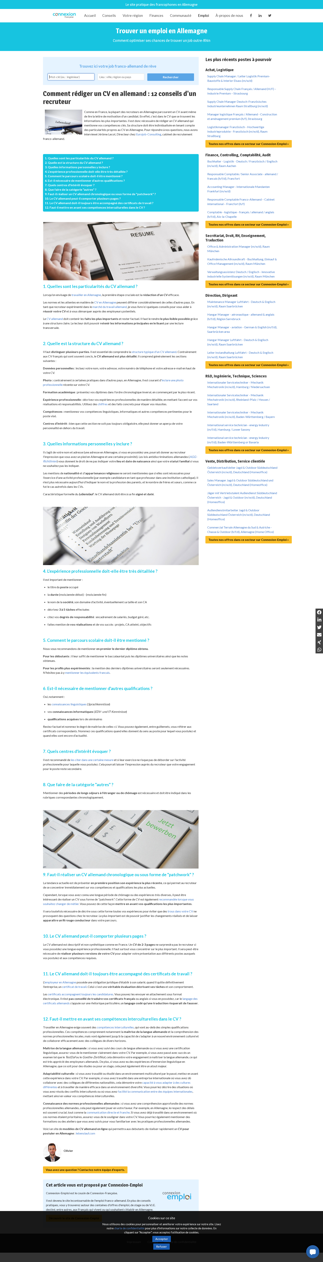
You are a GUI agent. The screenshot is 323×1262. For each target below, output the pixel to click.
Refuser (161, 1246)
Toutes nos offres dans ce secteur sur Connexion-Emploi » (248, 143)
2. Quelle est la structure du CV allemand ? (74, 162)
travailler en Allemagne (86, 295)
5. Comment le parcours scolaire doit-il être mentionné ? (84, 176)
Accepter (161, 1239)
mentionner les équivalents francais (87, 672)
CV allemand (55, 318)
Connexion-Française (65, 15)
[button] (312, 1251)
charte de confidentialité (129, 1228)
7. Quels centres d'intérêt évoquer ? (70, 185)
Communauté (180, 15)
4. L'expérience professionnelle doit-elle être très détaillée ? (86, 171)
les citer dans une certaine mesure (92, 760)
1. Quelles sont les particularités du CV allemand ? (79, 158)
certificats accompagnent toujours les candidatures (80, 994)
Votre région (133, 15)
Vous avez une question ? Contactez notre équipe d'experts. (85, 1169)
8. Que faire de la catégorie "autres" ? (70, 189)
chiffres (103, 404)
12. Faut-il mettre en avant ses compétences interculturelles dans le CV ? (95, 207)
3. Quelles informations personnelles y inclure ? (77, 167)
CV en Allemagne (105, 302)
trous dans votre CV (180, 911)
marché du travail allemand (110, 306)
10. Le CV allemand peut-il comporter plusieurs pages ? (83, 198)
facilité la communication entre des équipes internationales (155, 1091)
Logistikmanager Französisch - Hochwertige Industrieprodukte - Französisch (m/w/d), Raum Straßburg (237, 131)
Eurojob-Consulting (148, 134)
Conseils (109, 15)
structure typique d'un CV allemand (154, 352)
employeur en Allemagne (60, 982)
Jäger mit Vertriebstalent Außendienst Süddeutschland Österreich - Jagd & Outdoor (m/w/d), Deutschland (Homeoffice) (242, 497)
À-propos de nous (229, 15)
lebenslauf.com (85, 1133)
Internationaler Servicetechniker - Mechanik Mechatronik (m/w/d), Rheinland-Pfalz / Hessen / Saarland (238, 399)
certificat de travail (74, 986)
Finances (156, 15)
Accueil (90, 15)
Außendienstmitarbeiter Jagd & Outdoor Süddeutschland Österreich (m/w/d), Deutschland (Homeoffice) (238, 514)
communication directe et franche (108, 1112)
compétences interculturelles (115, 1027)
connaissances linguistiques (69, 704)
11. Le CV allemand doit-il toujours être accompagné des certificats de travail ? (99, 203)
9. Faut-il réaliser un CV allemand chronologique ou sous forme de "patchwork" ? (100, 194)
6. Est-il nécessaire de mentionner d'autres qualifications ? (85, 180)
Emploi (203, 15)
